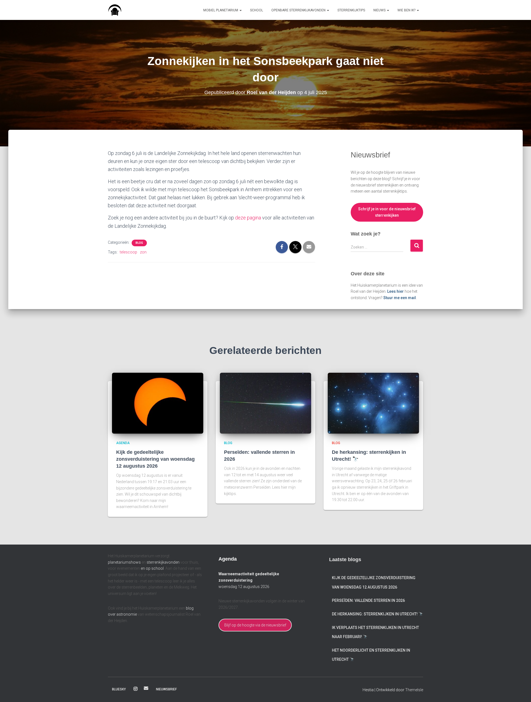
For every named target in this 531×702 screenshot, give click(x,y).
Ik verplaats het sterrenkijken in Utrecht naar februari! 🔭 (375, 632)
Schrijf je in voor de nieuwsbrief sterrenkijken (387, 212)
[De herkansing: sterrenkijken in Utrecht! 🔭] (373, 403)
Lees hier (395, 291)
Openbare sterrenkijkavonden (298, 10)
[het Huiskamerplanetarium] (115, 10)
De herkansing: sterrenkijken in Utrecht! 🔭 (377, 614)
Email (146, 688)
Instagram (135, 689)
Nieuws (379, 10)
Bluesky (119, 689)
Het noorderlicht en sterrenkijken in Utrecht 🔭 (371, 655)
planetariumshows (124, 562)
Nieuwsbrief (166, 689)
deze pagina (248, 218)
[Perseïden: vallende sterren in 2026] (265, 403)
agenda (123, 443)
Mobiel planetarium (221, 10)
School (256, 10)
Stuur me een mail (399, 298)
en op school (152, 568)
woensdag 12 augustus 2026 (243, 586)
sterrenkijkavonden (163, 562)
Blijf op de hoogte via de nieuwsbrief (255, 625)
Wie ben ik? (406, 10)
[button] (240, 10)
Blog (139, 242)
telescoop (128, 252)
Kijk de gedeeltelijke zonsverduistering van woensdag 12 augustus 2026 (155, 459)
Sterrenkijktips (351, 10)
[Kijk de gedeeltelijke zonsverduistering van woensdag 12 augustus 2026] (157, 403)
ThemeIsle (414, 690)
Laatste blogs (345, 559)
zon (143, 252)
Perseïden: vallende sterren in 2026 (368, 600)
